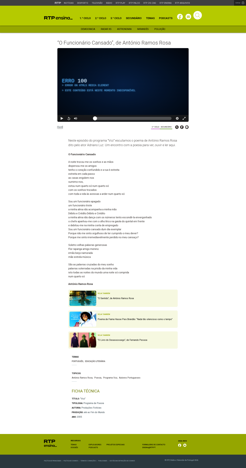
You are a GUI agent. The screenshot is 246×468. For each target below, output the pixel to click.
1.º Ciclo (85, 18)
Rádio (109, 3)
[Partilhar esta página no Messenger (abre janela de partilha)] (187, 127)
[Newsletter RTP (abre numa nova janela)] (184, 445)
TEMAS (74, 445)
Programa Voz (110, 377)
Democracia (88, 29)
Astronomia (124, 29)
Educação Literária (95, 361)
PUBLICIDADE (102, 461)
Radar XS (106, 29)
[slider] (133, 118)
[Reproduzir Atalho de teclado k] (62, 118)
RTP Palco (134, 3)
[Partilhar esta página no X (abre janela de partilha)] (177, 127)
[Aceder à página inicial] (58, 17)
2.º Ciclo (100, 18)
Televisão (97, 3)
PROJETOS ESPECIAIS (115, 445)
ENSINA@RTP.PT (149, 448)
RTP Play (120, 3)
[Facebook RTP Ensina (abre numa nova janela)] (179, 445)
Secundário (134, 18)
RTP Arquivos (182, 3)
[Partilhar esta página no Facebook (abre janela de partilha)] (182, 127)
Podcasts (166, 18)
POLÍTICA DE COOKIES (70, 461)
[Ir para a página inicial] (50, 443)
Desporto (82, 3)
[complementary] (123, 85)
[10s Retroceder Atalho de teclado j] (68, 118)
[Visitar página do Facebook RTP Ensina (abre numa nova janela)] (180, 16)
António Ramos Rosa (82, 377)
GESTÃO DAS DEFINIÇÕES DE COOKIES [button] (122, 461)
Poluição (159, 29)
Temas (150, 18)
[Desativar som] (75, 118)
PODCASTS (93, 448)
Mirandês (143, 29)
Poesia (97, 377)
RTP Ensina (166, 3)
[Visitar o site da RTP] (58, 3)
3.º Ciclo (116, 18)
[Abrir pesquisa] (197, 15)
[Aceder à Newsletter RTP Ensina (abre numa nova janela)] (188, 16)
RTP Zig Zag (150, 3)
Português (77, 361)
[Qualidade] (177, 118)
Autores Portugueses (129, 377)
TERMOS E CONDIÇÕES (88, 461)
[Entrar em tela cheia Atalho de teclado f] (184, 118)
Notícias (69, 3)
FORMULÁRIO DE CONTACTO (153, 445)
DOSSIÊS (74, 448)
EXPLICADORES (95, 445)
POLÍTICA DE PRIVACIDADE (52, 461)
